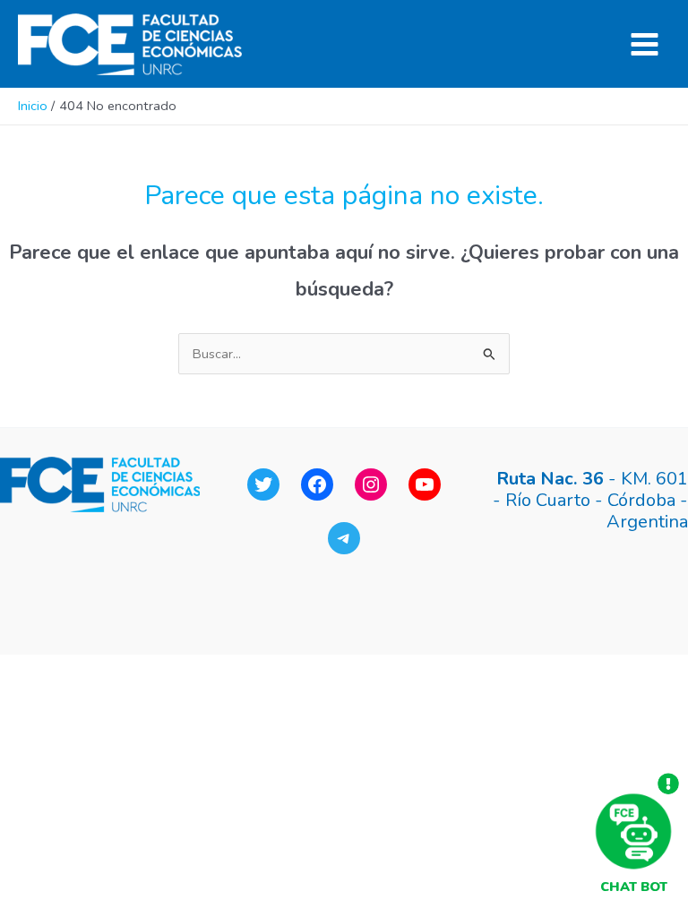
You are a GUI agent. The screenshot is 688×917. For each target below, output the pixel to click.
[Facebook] (317, 484)
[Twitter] (263, 484)
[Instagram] (371, 484)
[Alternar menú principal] (644, 44)
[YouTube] (424, 484)
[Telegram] (344, 538)
